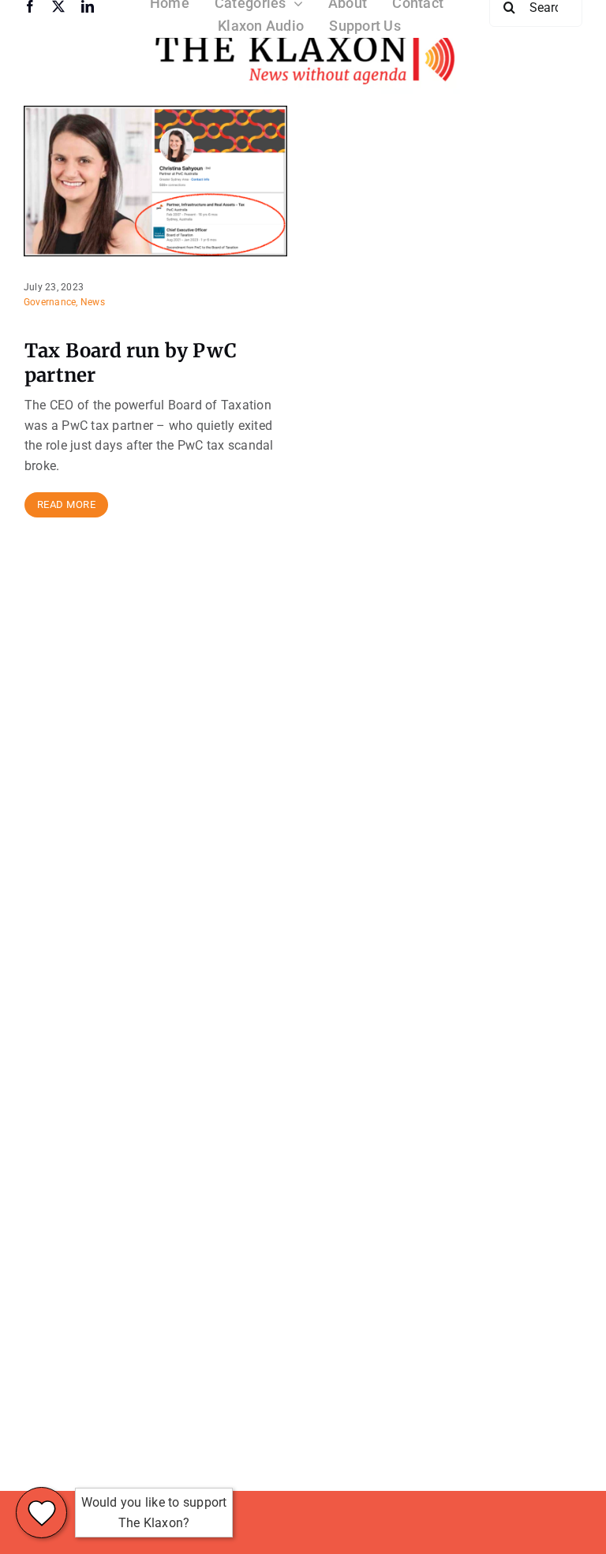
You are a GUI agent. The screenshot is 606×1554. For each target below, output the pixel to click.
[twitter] (58, 6)
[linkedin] (87, 6)
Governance (50, 302)
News (92, 302)
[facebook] (30, 6)
